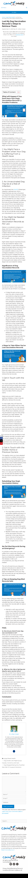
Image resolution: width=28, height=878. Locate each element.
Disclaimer (14, 868)
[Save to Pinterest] (1, 443)
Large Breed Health (10, 17)
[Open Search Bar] (26, 8)
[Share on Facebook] (1, 438)
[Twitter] (14, 751)
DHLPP (16, 189)
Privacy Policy (7, 868)
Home (3, 17)
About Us (19, 870)
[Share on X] (1, 440)
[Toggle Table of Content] (17, 92)
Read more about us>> (8, 850)
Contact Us (12, 870)
